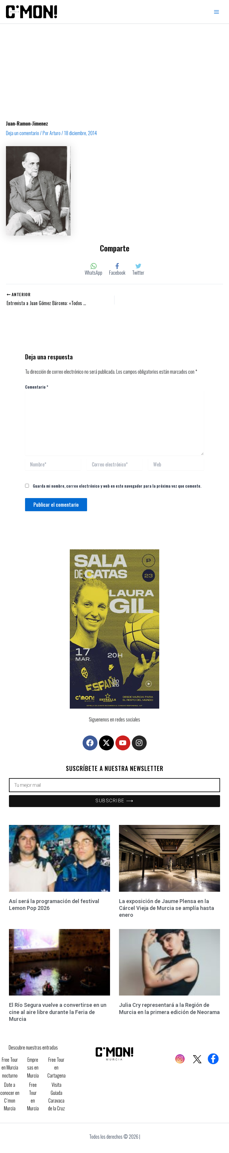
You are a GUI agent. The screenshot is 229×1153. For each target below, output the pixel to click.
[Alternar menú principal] (216, 11)
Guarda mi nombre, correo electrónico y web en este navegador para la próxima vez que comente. (117, 486)
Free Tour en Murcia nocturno (9, 1067)
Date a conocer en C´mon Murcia (9, 1096)
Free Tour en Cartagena (56, 1067)
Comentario (36, 387)
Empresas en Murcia (33, 1067)
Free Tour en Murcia (33, 1096)
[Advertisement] (114, 68)
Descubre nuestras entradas (33, 1047)
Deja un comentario (22, 133)
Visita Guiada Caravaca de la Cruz (56, 1096)
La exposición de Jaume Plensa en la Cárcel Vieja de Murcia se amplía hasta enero (166, 908)
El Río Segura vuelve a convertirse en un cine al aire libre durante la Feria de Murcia (57, 1012)
